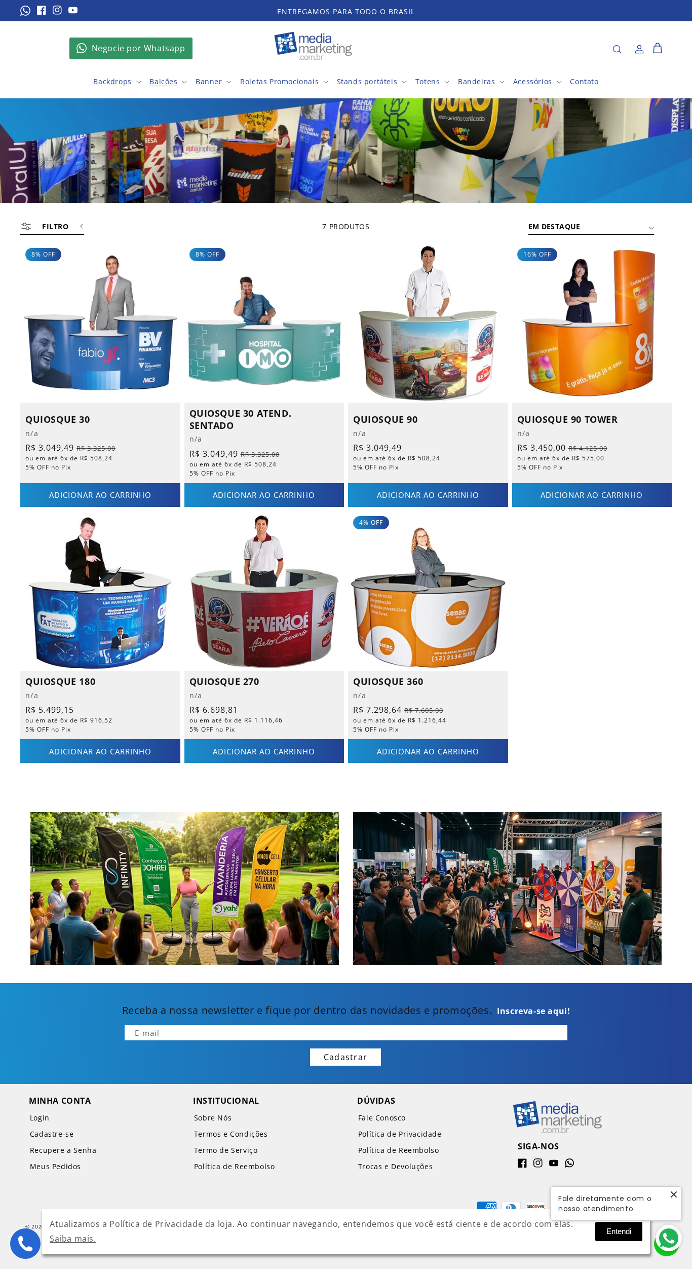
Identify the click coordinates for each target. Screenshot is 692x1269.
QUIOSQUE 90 (385, 419)
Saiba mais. (73, 1238)
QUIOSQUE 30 (57, 419)
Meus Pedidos (55, 1166)
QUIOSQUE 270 (224, 681)
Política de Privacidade (400, 1134)
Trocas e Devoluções (395, 1166)
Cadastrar (346, 1057)
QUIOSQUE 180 (60, 681)
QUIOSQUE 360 (388, 681)
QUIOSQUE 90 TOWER (567, 419)
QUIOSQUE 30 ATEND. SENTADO (240, 419)
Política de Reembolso (234, 1166)
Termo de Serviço (226, 1150)
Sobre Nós (213, 1117)
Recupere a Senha (63, 1150)
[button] (617, 49)
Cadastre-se (52, 1134)
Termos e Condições (231, 1134)
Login (40, 1117)
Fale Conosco (382, 1117)
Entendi (618, 1231)
